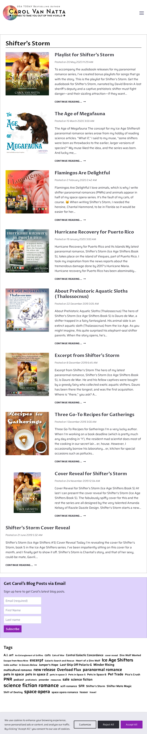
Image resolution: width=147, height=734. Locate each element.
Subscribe (12, 629)
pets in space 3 (58, 674)
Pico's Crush (132, 674)
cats (48, 655)
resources (56, 679)
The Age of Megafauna (80, 114)
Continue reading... (70, 102)
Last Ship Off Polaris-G (76, 665)
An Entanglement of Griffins (29, 655)
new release (44, 669)
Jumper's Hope (48, 665)
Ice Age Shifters (117, 660)
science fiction (82, 679)
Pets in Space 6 (96, 674)
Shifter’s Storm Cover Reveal (38, 528)
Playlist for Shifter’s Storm (84, 55)
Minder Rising (103, 665)
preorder (44, 679)
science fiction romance (31, 685)
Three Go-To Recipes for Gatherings (94, 415)
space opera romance (65, 692)
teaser (84, 692)
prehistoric (31, 679)
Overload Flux (69, 669)
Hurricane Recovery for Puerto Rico (94, 232)
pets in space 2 (36, 674)
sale (66, 679)
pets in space (14, 674)
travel (93, 692)
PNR (8, 679)
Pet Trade (115, 674)
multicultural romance (18, 670)
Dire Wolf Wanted (130, 655)
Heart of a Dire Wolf (88, 660)
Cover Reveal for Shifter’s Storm (91, 474)
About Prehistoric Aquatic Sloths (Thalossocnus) (91, 294)
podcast (19, 679)
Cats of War (58, 655)
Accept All (131, 724)
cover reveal (111, 655)
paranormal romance (102, 669)
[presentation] (27, 73)
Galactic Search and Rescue (59, 660)
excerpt (36, 660)
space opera (37, 691)
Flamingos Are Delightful (82, 173)
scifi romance (68, 686)
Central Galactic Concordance (84, 655)
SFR (81, 686)
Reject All (108, 724)
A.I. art (8, 655)
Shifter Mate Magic (119, 686)
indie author (10, 665)
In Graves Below (28, 665)
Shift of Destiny (13, 692)
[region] (73, 723)
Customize (85, 724)
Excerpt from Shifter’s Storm (87, 355)
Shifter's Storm (95, 686)
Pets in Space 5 (77, 674)
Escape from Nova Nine (16, 660)
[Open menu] (141, 13)
